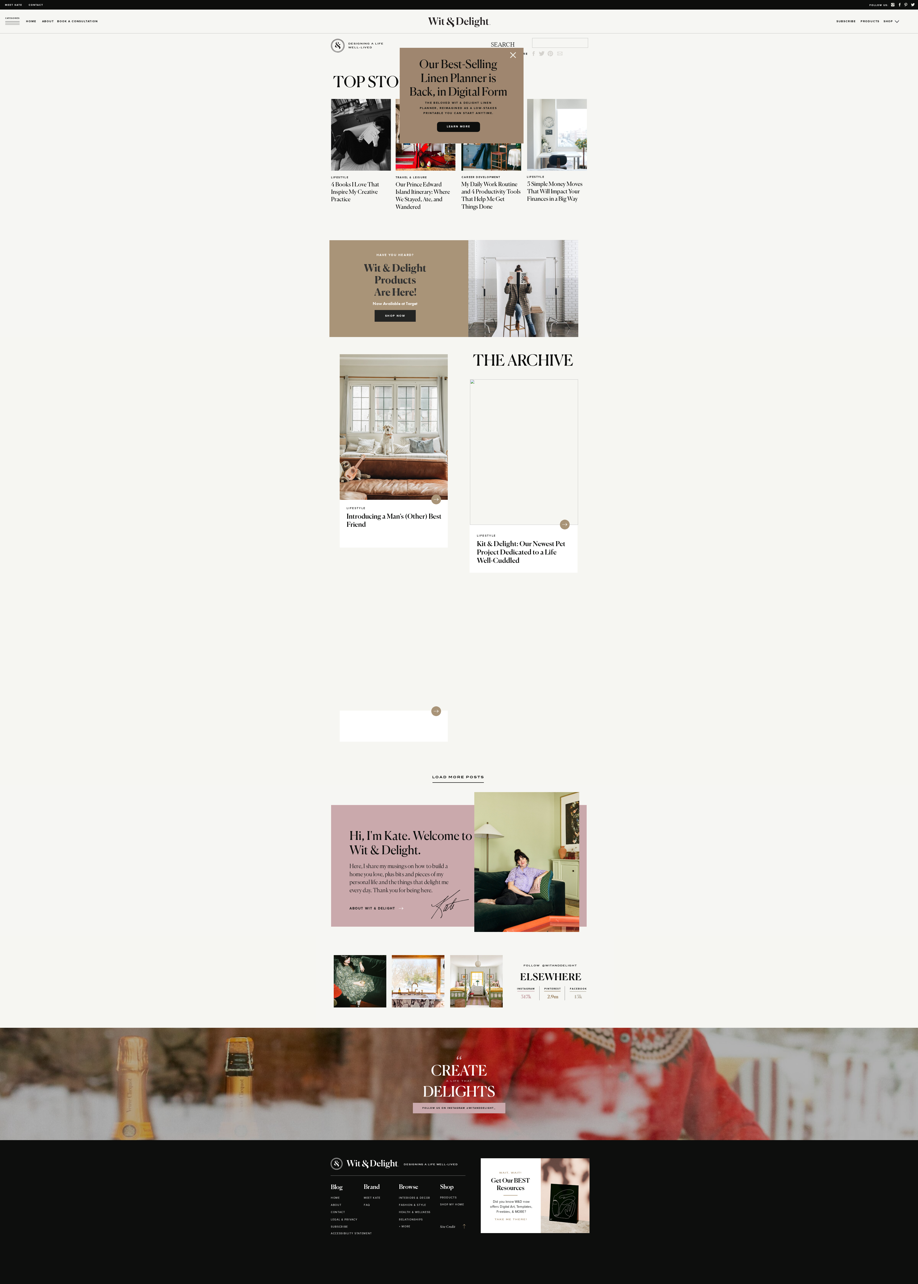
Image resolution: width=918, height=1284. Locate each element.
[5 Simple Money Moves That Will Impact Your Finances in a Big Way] (557, 135)
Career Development (481, 177)
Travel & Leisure (411, 177)
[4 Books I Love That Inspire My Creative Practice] (361, 135)
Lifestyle (340, 177)
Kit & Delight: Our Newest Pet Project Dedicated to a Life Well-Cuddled (521, 553)
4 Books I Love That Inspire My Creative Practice (355, 192)
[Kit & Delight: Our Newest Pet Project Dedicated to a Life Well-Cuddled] (524, 452)
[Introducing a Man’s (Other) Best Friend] (394, 427)
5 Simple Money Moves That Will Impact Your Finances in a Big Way (555, 191)
